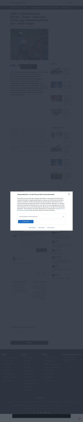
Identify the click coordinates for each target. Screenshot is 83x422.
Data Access (41, 227)
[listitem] (41, 216)
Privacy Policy (50, 227)
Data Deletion (32, 227)
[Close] (69, 194)
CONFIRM (26, 221)
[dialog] (41, 211)
